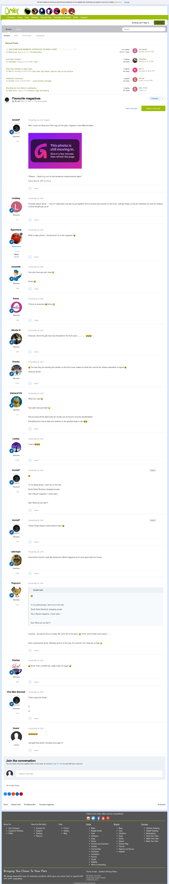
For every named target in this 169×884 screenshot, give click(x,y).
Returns (39, 836)
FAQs (11, 833)
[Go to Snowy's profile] (16, 370)
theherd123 (16, 393)
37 (74, 49)
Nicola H (16, 330)
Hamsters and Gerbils (64, 11)
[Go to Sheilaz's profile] (16, 668)
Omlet (13, 11)
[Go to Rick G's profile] (135, 70)
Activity (18, 29)
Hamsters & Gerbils (62, 17)
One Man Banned (16, 691)
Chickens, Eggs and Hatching (38, 90)
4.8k (17, 682)
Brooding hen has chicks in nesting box (21, 88)
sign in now (57, 763)
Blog (65, 833)
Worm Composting (98, 864)
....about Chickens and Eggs (41, 81)
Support (84, 17)
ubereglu (16, 551)
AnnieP (16, 119)
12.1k (17, 383)
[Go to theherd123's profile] (16, 401)
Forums (7, 35)
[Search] (162, 29)
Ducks (93, 841)
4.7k (17, 141)
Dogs (34, 11)
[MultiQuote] (30, 188)
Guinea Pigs (56, 11)
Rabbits (49, 11)
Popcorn (16, 583)
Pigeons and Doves (126, 849)
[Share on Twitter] (5, 794)
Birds (71, 11)
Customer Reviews (16, 830)
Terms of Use (91, 871)
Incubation (95, 854)
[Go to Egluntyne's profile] (16, 238)
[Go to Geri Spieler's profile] (135, 50)
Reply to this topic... (27, 773)
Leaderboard (40, 35)
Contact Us (40, 828)
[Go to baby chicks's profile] (135, 89)
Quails (93, 859)
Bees (93, 828)
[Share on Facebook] (9, 794)
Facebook (98, 818)
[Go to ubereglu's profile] (16, 560)
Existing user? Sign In (141, 22)
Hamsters (95, 851)
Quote (36, 188)
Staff (16, 35)
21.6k (17, 460)
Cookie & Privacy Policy (108, 871)
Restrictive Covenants (14, 78)
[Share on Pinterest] (21, 794)
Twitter (93, 818)
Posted (36, 120)
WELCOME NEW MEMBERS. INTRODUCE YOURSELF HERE (33, 49)
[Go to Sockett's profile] (135, 79)
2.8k (17, 288)
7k (17, 415)
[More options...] (160, 120)
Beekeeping (151, 833)
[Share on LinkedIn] (17, 794)
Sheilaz (16, 660)
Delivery (39, 833)
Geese (121, 841)
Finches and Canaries (99, 843)
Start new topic (131, 108)
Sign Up (159, 22)
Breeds (116, 824)
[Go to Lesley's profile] (16, 447)
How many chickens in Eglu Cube (19, 69)
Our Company (14, 828)
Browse (9, 29)
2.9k (17, 351)
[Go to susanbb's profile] (16, 275)
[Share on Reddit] (13, 794)
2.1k (17, 713)
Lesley (15, 438)
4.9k (17, 320)
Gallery (66, 830)
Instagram (88, 818)
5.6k (17, 573)
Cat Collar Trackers (13, 59)
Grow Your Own (152, 836)
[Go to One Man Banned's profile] (16, 700)
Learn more (118, 2)
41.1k (17, 251)
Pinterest (108, 818)
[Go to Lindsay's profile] (16, 206)
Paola (16, 298)
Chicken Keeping (152, 828)
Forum (66, 828)
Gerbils (94, 846)
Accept (126, 2)
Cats (42, 11)
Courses (144, 824)
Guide (88, 824)
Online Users (26, 35)
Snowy (16, 361)
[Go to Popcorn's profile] (16, 591)
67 (17, 219)
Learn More (17, 879)
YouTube (103, 818)
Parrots (94, 856)
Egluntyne (16, 229)
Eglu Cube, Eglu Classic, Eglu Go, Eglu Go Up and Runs (52, 71)
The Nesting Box (36, 52)
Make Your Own (152, 838)
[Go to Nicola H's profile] (16, 338)
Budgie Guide (96, 830)
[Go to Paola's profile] (16, 307)
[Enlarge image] (55, 150)
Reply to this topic (153, 108)
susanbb (16, 266)
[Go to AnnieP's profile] (7, 99)
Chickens (27, 11)
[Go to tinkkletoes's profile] (135, 60)
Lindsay (16, 198)
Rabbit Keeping (152, 830)
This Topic (153, 29)
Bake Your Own (152, 841)
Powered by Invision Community (84, 883)
